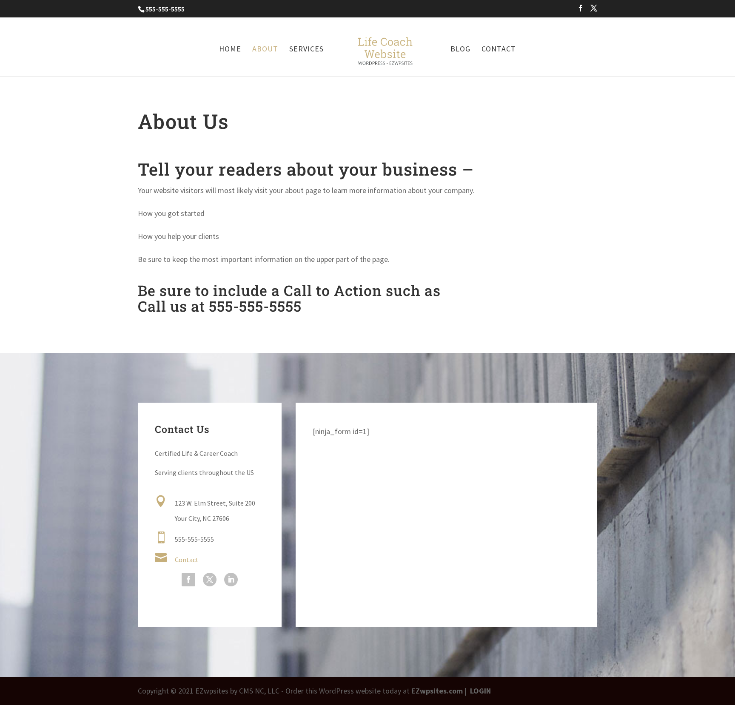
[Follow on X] (210, 579)
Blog (460, 50)
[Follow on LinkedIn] (231, 579)
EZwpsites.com (437, 691)
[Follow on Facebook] (188, 579)
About (265, 50)
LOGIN (480, 691)
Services (306, 50)
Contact (498, 50)
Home (230, 50)
